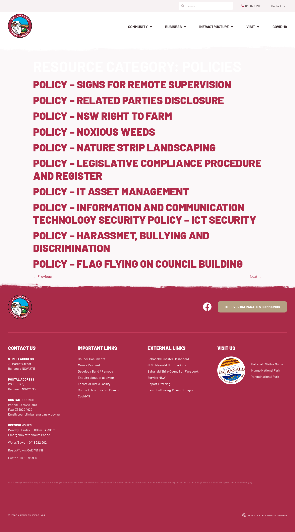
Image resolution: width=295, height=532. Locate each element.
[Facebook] (207, 306)
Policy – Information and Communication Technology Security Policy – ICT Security (144, 213)
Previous (42, 276)
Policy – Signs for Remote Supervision (132, 84)
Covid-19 (280, 27)
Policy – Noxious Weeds (94, 131)
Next (256, 276)
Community (138, 27)
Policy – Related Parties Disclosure (128, 100)
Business (173, 27)
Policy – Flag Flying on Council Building (138, 263)
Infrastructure (214, 27)
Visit (250, 27)
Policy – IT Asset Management (111, 191)
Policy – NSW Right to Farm (102, 115)
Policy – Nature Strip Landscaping (124, 147)
